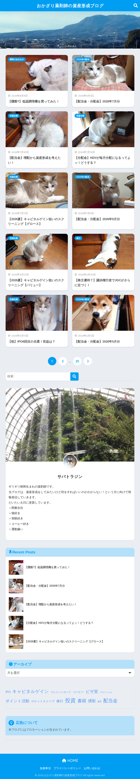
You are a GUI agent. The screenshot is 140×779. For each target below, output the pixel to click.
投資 (70, 700)
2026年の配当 (82, 59)
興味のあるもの (17, 59)
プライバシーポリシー (67, 768)
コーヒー (78, 692)
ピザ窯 (92, 691)
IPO (8, 691)
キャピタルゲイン (30, 691)
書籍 (81, 700)
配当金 (110, 700)
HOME (72, 760)
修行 (78, 238)
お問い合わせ (92, 768)
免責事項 (45, 768)
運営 (100, 701)
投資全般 (14, 115)
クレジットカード (61, 692)
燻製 (92, 701)
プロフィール (106, 692)
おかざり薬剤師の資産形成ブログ (70, 5)
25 (77, 361)
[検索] (74, 376)
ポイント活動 (17, 701)
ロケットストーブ (43, 701)
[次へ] (88, 361)
